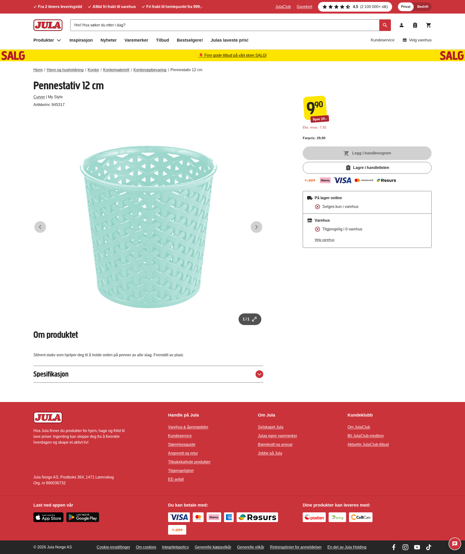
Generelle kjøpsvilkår (213, 547)
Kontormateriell (116, 70)
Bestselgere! (190, 40)
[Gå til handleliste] (415, 25)
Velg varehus (420, 40)
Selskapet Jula (270, 427)
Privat (406, 6)
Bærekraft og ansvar (275, 444)
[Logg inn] (401, 25)
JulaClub (283, 7)
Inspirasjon (81, 40)
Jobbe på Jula (270, 453)
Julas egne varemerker (277, 436)
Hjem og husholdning (65, 70)
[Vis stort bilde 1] (148, 227)
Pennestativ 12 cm (186, 70)
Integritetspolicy (175, 547)
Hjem (38, 70)
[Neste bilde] (256, 227)
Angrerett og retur (183, 453)
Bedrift (422, 6)
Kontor (93, 70)
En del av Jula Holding (346, 547)
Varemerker (136, 40)
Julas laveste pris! (229, 40)
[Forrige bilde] (40, 227)
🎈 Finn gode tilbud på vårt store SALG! (233, 55)
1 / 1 (246, 319)
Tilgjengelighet (181, 471)
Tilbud (162, 40)
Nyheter (109, 40)
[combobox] (230, 25)
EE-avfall (176, 479)
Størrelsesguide (181, 444)
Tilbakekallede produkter (189, 462)
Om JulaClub (359, 427)
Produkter (43, 40)
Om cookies (146, 547)
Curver (39, 97)
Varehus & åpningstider (188, 427)
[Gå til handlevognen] (428, 25)
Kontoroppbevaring (149, 70)
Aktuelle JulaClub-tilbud (368, 444)
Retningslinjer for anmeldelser (296, 547)
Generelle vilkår (250, 547)
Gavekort (304, 7)
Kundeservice (383, 40)
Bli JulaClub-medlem (366, 436)
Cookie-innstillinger (113, 547)
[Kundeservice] (455, 544)
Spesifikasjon (51, 374)
